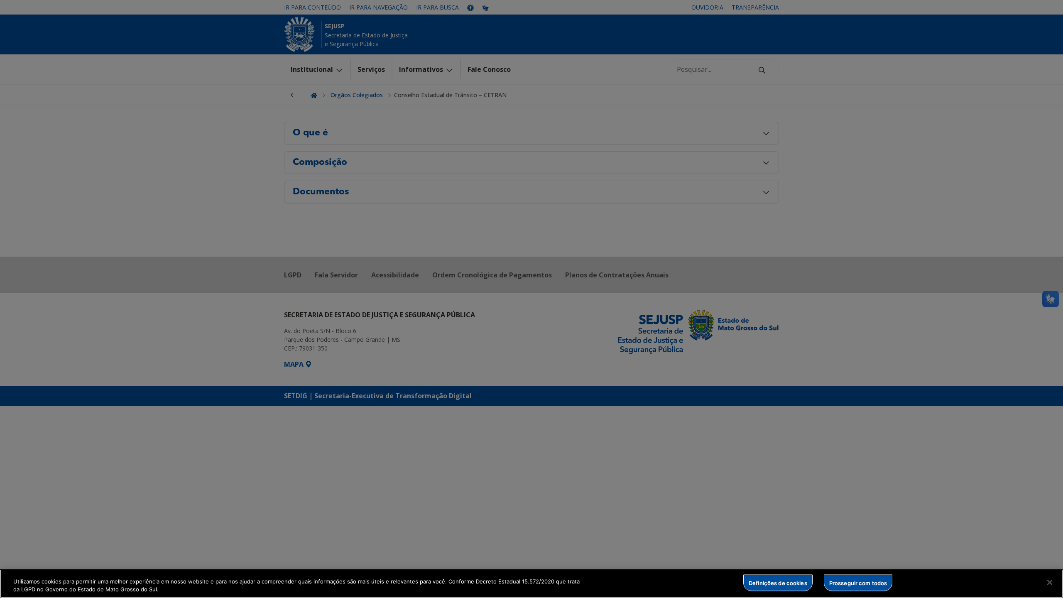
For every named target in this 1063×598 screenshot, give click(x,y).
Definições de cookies (778, 582)
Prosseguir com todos (858, 582)
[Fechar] (1050, 582)
